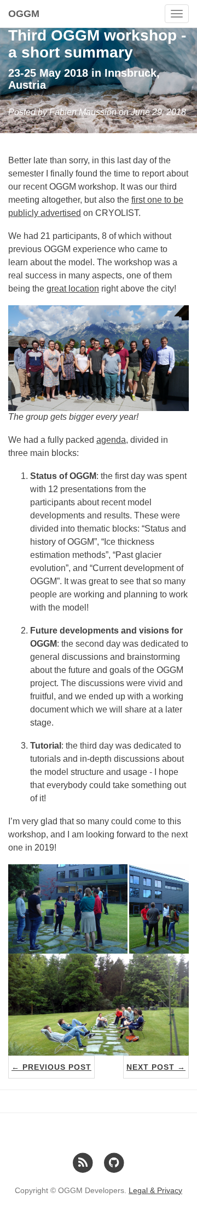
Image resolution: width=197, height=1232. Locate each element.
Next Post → (156, 1067)
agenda (111, 439)
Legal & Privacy (155, 1190)
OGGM (23, 13)
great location (73, 288)
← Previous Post (51, 1067)
